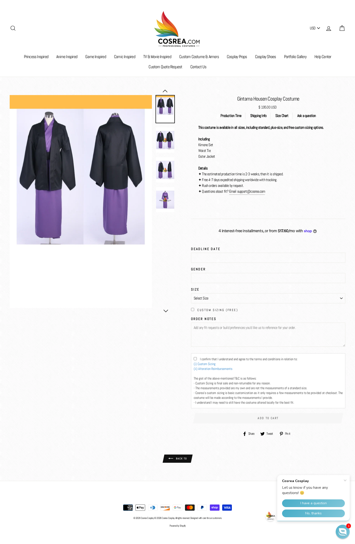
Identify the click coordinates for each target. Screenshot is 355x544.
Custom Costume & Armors (199, 56)
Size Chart (282, 115)
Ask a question (306, 115)
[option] (81, 201)
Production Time (230, 115)
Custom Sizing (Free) (217, 310)
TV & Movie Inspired (157, 56)
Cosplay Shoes (265, 56)
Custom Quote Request (165, 66)
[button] (343, 532)
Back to (181, 458)
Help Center (322, 56)
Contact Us (198, 66)
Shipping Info (258, 115)
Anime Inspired (66, 56)
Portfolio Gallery (295, 56)
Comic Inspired (124, 56)
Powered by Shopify (178, 525)
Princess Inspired (36, 56)
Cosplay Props (237, 56)
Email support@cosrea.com (247, 191)
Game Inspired (95, 56)
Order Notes (203, 319)
